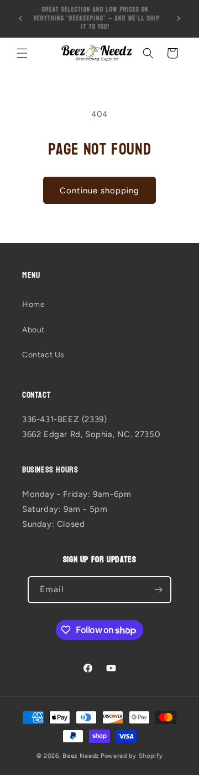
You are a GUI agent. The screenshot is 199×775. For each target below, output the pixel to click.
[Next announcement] (178, 18)
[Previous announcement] (20, 18)
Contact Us (43, 355)
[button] (22, 53)
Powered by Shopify (132, 755)
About (33, 330)
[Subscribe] (158, 589)
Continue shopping (99, 191)
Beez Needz (80, 755)
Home (33, 304)
